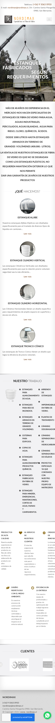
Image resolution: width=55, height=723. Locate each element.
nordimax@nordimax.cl (18, 8)
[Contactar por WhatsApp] (47, 715)
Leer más (27, 234)
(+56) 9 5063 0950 (42, 4)
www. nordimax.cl (28, 712)
